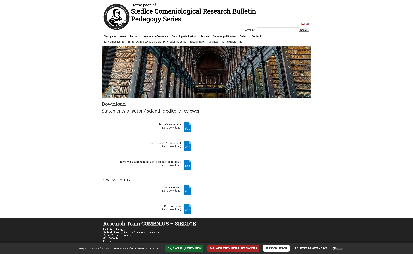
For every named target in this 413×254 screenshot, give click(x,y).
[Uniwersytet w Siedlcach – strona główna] (338, 248)
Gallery (244, 36)
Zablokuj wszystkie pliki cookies (233, 248)
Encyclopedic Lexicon (184, 36)
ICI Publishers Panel (232, 41)
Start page (110, 36)
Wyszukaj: (251, 30)
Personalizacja (276, 248)
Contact (256, 36)
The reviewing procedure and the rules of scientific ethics (157, 41)
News (123, 36)
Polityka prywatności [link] (311, 248)
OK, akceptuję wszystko (184, 248)
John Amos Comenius (155, 36)
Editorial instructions (114, 41)
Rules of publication (224, 36)
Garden (134, 36)
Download (213, 41)
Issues (205, 36)
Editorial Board (197, 41)
